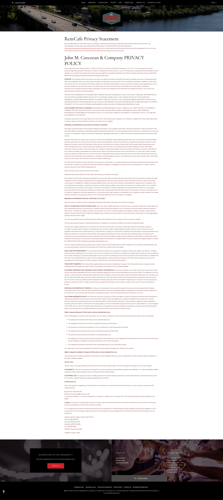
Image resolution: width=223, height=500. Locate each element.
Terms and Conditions (105, 487)
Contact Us (140, 2)
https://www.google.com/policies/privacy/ (95, 241)
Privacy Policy (117, 487)
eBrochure (129, 2)
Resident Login (79, 487)
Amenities (92, 2)
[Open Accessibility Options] (3, 492)
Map (120, 2)
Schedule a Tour (154, 2)
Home (83, 2)
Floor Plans (103, 2)
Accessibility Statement (140, 487)
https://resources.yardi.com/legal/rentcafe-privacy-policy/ (82, 48)
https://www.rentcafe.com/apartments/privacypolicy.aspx (90, 75)
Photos (113, 2)
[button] (213, 3)
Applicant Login (91, 487)
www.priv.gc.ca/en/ (76, 429)
